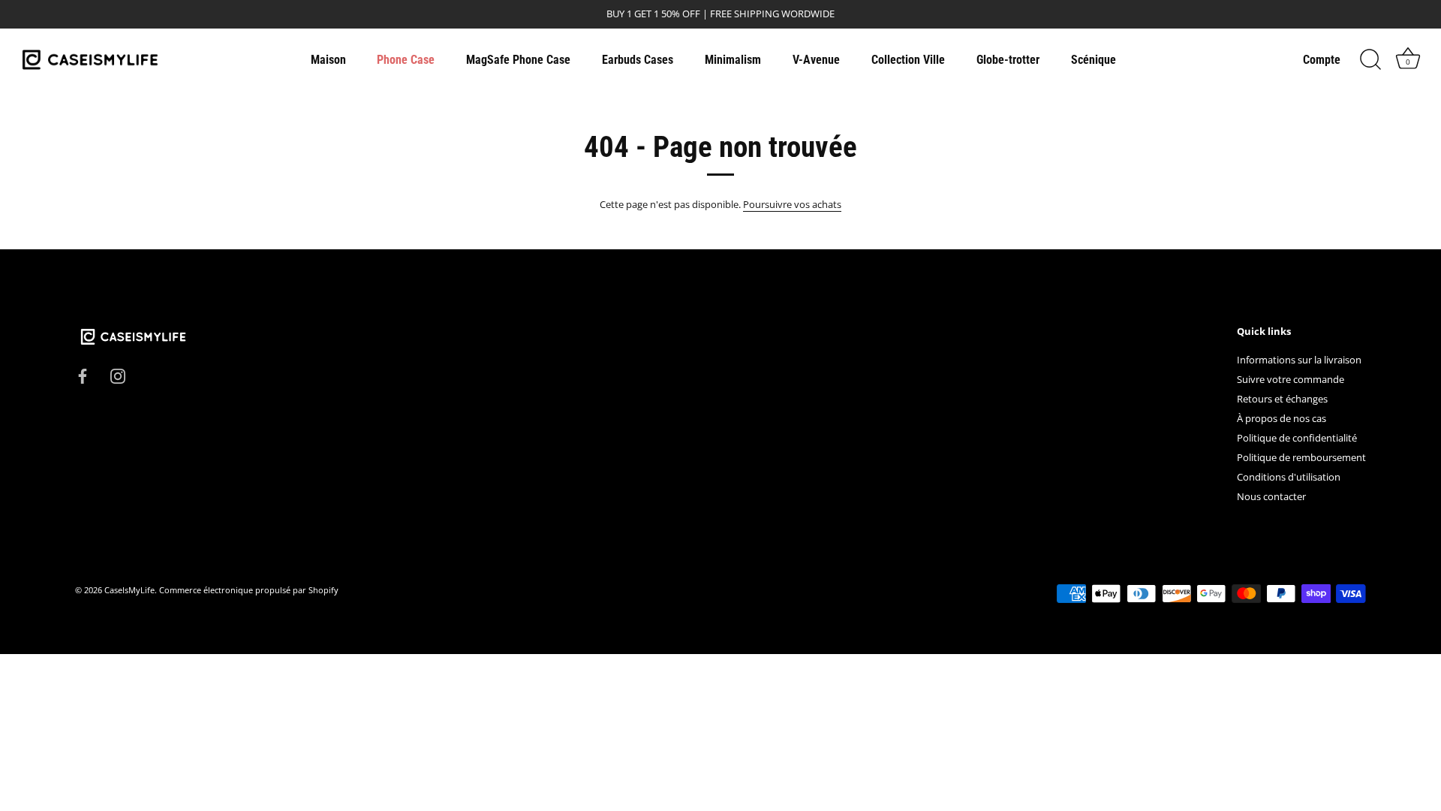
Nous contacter (1271, 496)
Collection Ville (908, 60)
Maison (328, 60)
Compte (1321, 60)
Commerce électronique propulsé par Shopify (248, 589)
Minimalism (733, 60)
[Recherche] (1370, 60)
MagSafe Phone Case (518, 60)
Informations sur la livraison (1299, 359)
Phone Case (406, 60)
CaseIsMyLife (129, 589)
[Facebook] (82, 374)
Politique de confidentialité (1297, 438)
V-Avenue (816, 60)
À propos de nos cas (1281, 418)
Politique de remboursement (1301, 457)
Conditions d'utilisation (1288, 477)
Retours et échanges (1282, 399)
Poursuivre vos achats (792, 204)
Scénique (1093, 60)
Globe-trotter (1007, 60)
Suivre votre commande (1290, 379)
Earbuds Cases (637, 60)
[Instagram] (117, 374)
